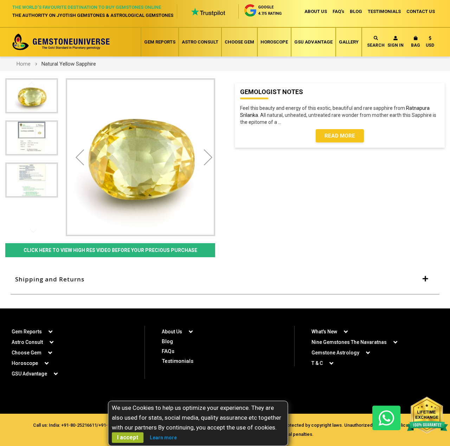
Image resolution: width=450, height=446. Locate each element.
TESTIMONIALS (384, 11)
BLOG (356, 11)
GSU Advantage (313, 42)
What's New (324, 331)
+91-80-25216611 (79, 425)
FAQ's (338, 11)
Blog (167, 341)
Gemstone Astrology (335, 352)
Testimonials (177, 361)
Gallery (349, 42)
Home (24, 64)
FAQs (168, 351)
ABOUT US (315, 11)
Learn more (163, 437)
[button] (430, 43)
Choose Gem (239, 42)
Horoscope (274, 42)
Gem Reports (159, 42)
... (280, 122)
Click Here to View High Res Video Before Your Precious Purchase (110, 250)
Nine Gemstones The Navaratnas (349, 342)
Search (376, 45)
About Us (172, 331)
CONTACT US (420, 11)
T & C (317, 363)
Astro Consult (200, 42)
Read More (339, 136)
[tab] (225, 279)
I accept (127, 437)
